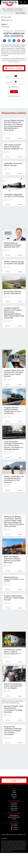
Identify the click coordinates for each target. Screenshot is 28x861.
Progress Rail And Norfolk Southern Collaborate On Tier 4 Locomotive (13, 410)
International (10, 9)
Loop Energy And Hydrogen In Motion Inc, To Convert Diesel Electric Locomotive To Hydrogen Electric (14, 445)
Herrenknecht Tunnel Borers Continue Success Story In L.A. (12, 652)
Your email (9, 76)
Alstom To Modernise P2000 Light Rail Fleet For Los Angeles (13, 686)
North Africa (14, 806)
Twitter (15, 826)
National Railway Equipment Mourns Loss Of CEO (14, 579)
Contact (14, 792)
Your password (10, 82)
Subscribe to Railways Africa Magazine (14, 780)
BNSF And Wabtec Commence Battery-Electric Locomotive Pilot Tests (12, 559)
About (14, 790)
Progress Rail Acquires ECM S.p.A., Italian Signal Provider (14, 598)
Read (19, 138)
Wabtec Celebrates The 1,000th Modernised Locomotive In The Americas (14, 479)
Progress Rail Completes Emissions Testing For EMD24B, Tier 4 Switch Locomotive (13, 730)
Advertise (14, 794)
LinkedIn (15, 827)
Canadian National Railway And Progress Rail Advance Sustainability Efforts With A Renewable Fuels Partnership (14, 313)
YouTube (15, 829)
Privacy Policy (4, 838)
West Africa (14, 810)
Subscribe (14, 796)
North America (19, 9)
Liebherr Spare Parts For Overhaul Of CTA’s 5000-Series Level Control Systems (14, 373)
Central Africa (14, 803)
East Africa (14, 805)
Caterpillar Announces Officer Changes (13, 164)
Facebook (15, 824)
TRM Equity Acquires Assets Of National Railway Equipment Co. (13, 147)
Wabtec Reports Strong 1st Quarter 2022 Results (14, 263)
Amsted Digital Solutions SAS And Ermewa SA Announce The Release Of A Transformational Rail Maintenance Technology (14, 125)
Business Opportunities (14, 817)
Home (3, 9)
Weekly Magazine (14, 815)
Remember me (15, 87)
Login (14, 798)
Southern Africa (14, 808)
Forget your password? (14, 96)
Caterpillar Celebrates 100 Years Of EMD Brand (14, 195)
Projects (14, 819)
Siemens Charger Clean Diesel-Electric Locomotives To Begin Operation (13, 709)
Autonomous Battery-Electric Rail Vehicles (13, 292)
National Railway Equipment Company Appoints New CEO (12, 245)
